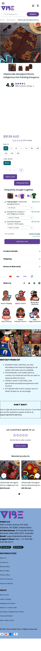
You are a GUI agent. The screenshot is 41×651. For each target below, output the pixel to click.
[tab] (19, 494)
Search (33, 14)
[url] (19, 536)
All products (11, 20)
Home (2, 20)
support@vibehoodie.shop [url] (11, 415)
